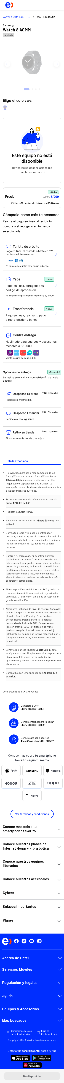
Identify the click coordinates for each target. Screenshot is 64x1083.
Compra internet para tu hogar (37, 723)
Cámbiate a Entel (32, 707)
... (29, 16)
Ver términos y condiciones (32, 814)
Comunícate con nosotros (37, 739)
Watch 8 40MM (46, 17)
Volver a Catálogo (13, 16)
